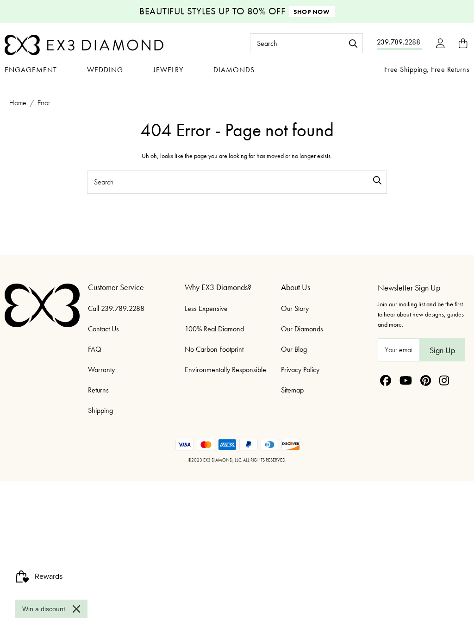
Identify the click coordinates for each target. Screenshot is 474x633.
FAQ (94, 349)
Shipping (100, 410)
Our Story (295, 308)
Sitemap (292, 390)
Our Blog (294, 349)
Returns (98, 390)
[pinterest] (425, 380)
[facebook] (385, 380)
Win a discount (43, 609)
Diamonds (234, 70)
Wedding (105, 70)
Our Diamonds (302, 329)
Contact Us (103, 329)
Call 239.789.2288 (116, 308)
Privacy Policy (300, 369)
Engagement (31, 70)
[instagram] (444, 380)
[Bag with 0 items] (463, 43)
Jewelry (168, 70)
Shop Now (311, 11)
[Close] (76, 609)
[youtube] (405, 380)
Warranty (101, 369)
